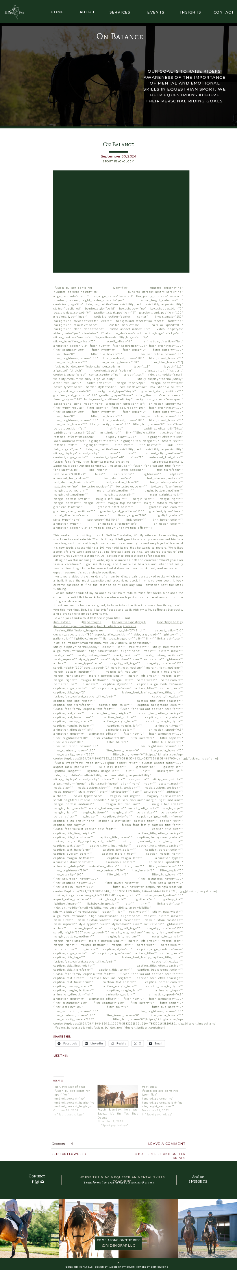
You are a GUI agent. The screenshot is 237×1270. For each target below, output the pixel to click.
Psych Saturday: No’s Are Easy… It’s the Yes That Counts (118, 1113)
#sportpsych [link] (92, 622)
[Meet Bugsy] (164, 1100)
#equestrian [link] (62, 622)
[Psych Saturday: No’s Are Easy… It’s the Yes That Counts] (118, 1096)
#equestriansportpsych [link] (129, 622)
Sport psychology (118, 161)
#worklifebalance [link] (109, 626)
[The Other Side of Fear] (75, 1100)
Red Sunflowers (67, 1154)
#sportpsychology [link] (170, 622)
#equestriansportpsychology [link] (74, 626)
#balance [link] (129, 626)
